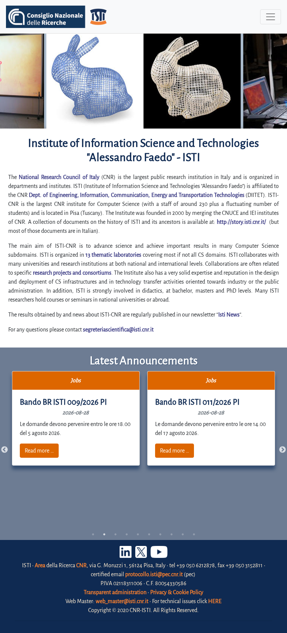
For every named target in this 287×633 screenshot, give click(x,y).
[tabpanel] (76, 418)
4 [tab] (126, 534)
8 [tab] (171, 534)
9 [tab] (182, 534)
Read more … (39, 451)
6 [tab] (149, 534)
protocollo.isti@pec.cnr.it (154, 574)
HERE (215, 601)
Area (40, 565)
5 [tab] (138, 534)
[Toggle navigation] (270, 16)
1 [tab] (93, 534)
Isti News (229, 315)
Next (282, 450)
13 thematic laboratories (113, 255)
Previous (4, 450)
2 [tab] (104, 534)
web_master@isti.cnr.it (122, 601)
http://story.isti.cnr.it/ (241, 222)
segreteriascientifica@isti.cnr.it (118, 330)
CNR (81, 565)
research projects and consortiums (72, 273)
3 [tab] (115, 534)
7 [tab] (160, 534)
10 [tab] (194, 534)
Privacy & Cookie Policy (176, 592)
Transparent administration (115, 592)
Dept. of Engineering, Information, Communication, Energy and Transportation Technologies (136, 195)
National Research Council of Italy (59, 177)
